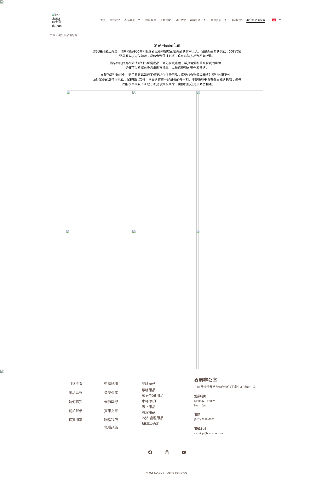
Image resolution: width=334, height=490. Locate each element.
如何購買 (150, 20)
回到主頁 (76, 384)
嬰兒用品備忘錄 (255, 20)
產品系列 (129, 20)
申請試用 (111, 384)
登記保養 (111, 393)
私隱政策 (111, 427)
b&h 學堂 (180, 20)
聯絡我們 (237, 20)
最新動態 (111, 402)
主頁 (103, 20)
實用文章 (111, 411)
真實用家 (165, 20)
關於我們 (115, 20)
